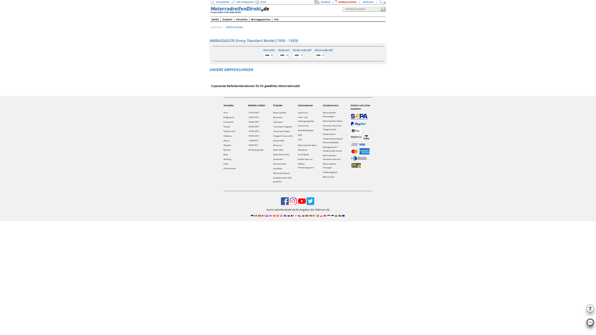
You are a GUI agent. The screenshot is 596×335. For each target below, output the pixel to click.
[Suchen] (383, 9)
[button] (590, 308)
